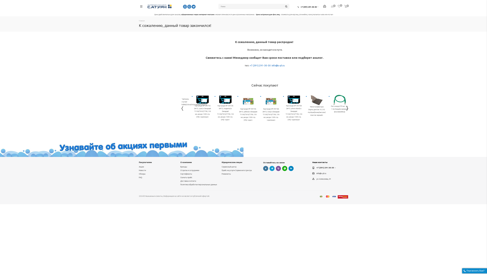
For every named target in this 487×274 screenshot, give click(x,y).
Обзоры (142, 174)
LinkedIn (291, 168)
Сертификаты (186, 174)
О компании (186, 162)
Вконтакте (265, 168)
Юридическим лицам (232, 162)
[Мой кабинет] (324, 6)
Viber (278, 168)
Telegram (272, 168)
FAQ (140, 177)
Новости (142, 170)
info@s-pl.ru (278, 65)
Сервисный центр (229, 167)
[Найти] (286, 6)
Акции (141, 167)
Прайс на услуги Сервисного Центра (237, 170)
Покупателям (145, 162)
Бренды (183, 167)
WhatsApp (284, 168)
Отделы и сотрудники (189, 170)
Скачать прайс (186, 177)
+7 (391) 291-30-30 (309, 7)
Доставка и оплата (188, 181)
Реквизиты (226, 174)
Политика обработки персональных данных (198, 185)
